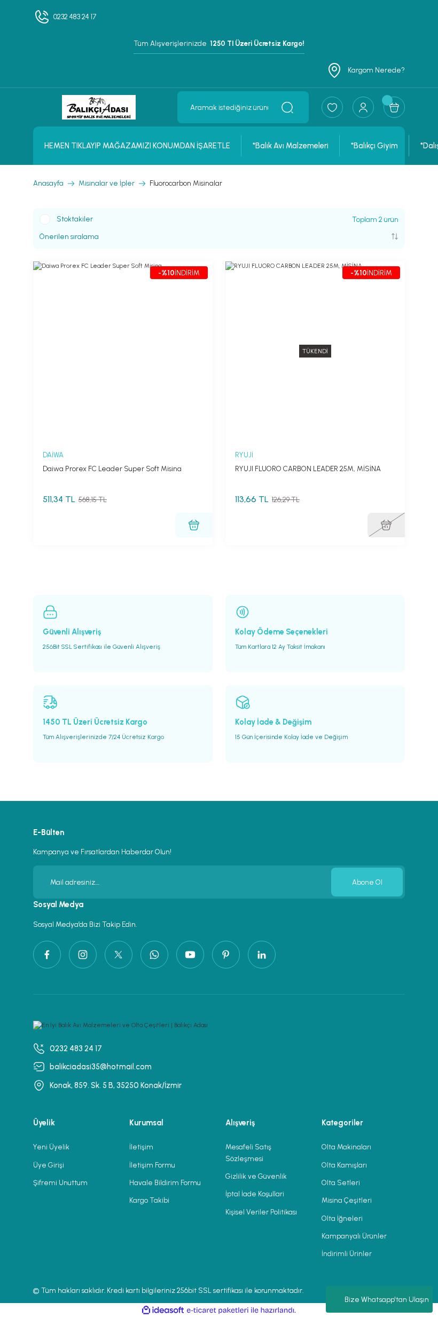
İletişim (141, 1146)
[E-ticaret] (217, 1310)
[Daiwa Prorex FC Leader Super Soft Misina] (123, 351)
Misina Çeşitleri (347, 1200)
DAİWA (53, 454)
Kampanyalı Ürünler (354, 1236)
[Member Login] (363, 107)
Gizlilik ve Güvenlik (256, 1176)
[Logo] (99, 107)
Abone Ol (367, 882)
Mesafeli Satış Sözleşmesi (248, 1152)
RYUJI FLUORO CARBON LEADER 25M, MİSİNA (308, 468)
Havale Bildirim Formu (165, 1182)
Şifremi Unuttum (60, 1182)
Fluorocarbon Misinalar (186, 183)
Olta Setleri (341, 1182)
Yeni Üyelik (51, 1146)
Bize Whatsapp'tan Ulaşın (387, 1299)
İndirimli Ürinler (347, 1253)
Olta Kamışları (344, 1165)
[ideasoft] (163, 1310)
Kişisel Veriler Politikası (261, 1212)
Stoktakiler (75, 219)
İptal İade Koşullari (254, 1193)
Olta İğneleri (342, 1218)
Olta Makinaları (346, 1146)
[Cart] (394, 107)
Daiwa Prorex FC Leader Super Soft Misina (112, 468)
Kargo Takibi (149, 1200)
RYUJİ (244, 454)
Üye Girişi (48, 1165)
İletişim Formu (152, 1165)
